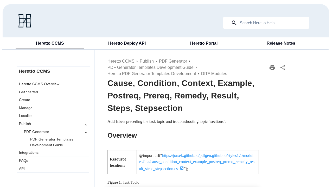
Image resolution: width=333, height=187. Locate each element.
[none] (282, 67)
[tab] (50, 43)
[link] (24, 21)
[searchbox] (230, 23)
